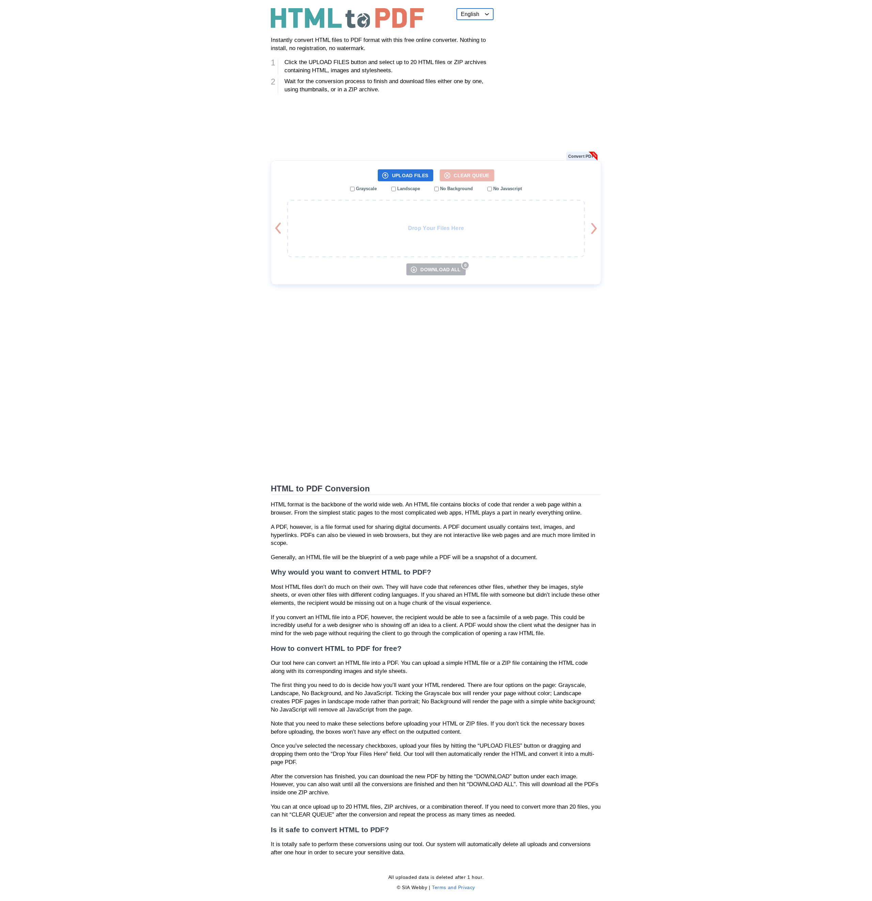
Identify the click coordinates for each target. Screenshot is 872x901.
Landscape (408, 188)
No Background (456, 188)
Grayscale (366, 188)
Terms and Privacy (453, 887)
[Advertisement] (550, 50)
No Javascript (507, 188)
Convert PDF (581, 156)
